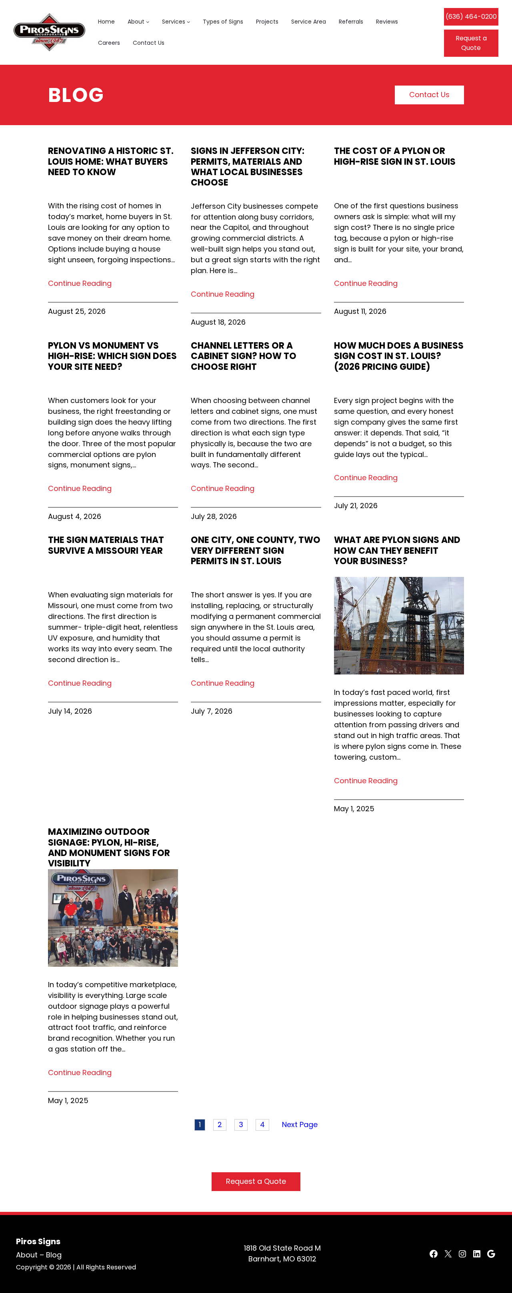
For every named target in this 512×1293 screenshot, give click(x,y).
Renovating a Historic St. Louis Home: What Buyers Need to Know (111, 162)
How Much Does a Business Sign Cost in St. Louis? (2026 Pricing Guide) (399, 356)
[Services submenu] (188, 21)
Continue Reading (80, 283)
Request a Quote (471, 43)
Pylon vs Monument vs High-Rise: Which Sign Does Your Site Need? (112, 356)
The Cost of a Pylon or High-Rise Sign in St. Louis (395, 156)
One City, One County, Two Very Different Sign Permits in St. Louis (255, 551)
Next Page (300, 1124)
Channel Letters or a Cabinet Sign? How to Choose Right (243, 356)
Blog (54, 1255)
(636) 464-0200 (471, 16)
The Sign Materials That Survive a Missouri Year (106, 545)
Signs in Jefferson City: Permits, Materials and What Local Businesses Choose (247, 167)
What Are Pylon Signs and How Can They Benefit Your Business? (397, 551)
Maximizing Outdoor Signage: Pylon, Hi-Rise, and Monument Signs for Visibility (109, 848)
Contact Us (429, 95)
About (27, 1255)
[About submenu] (147, 21)
